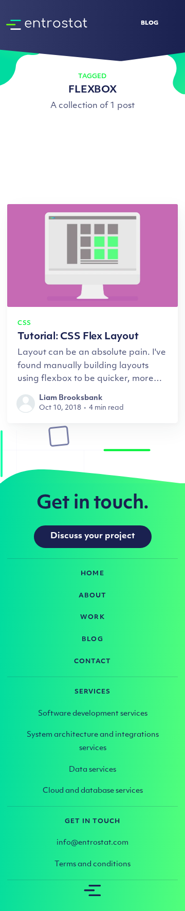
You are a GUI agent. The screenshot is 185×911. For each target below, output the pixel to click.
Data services (92, 770)
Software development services (92, 714)
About (92, 596)
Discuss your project (92, 536)
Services (93, 692)
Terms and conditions (92, 864)
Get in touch (93, 821)
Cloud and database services (93, 791)
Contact (92, 662)
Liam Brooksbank (71, 398)
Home (92, 574)
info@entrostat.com (92, 843)
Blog (149, 23)
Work (92, 617)
